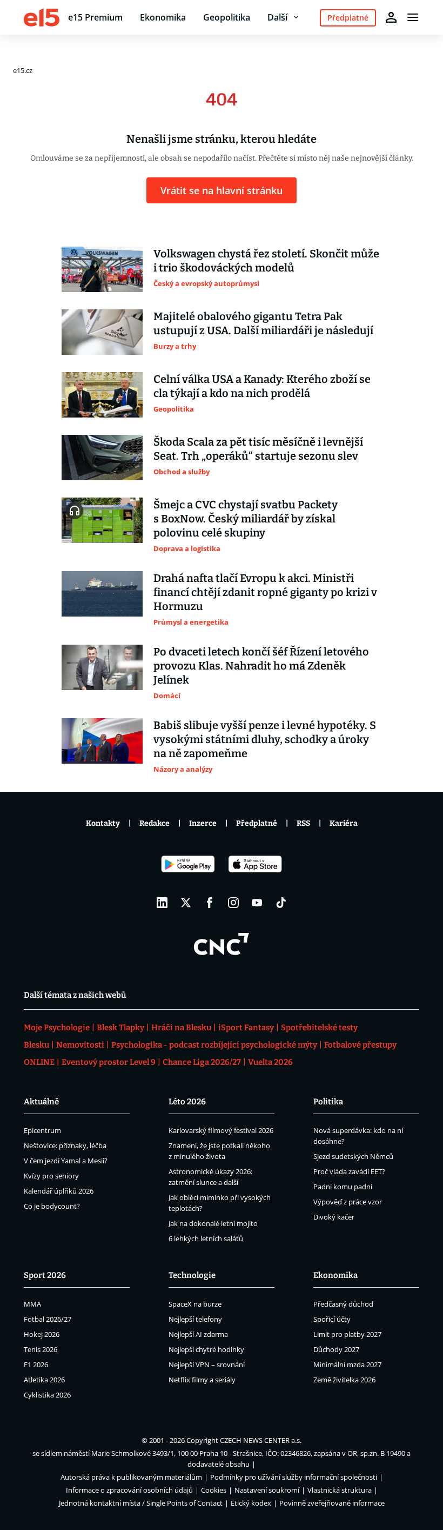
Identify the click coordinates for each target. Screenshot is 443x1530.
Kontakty (103, 823)
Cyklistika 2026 (47, 1395)
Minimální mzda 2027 (347, 1364)
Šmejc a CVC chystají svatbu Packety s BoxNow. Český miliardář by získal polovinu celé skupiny (245, 518)
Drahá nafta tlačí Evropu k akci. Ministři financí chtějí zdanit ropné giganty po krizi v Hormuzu (265, 592)
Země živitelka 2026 (344, 1380)
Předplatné (256, 823)
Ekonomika (163, 17)
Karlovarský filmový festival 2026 (221, 1130)
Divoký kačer (333, 1217)
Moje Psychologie (57, 1027)
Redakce (154, 823)
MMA (32, 1304)
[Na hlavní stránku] (41, 17)
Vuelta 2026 (270, 1062)
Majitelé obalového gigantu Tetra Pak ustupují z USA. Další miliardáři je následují (263, 323)
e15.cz (22, 70)
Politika (328, 1102)
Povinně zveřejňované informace (332, 1503)
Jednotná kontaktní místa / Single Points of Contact (141, 1503)
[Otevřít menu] (413, 17)
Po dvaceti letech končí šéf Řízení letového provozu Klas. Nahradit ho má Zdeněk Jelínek (261, 665)
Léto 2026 (187, 1102)
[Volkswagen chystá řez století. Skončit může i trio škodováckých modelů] (102, 269)
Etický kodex (251, 1503)
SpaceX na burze (195, 1304)
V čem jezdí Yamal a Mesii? (66, 1160)
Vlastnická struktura (339, 1490)
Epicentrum (42, 1130)
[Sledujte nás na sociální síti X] (185, 902)
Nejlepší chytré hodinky (206, 1349)
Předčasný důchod (343, 1304)
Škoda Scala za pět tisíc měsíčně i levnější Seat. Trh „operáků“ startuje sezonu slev (258, 448)
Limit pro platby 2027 (347, 1334)
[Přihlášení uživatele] (391, 17)
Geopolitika (226, 17)
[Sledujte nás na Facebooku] (209, 902)
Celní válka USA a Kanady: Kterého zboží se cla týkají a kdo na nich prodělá (262, 386)
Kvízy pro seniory (51, 1176)
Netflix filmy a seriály (202, 1380)
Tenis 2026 (40, 1349)
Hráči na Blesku (181, 1027)
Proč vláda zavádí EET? (349, 1171)
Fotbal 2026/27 (47, 1319)
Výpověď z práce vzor (347, 1202)
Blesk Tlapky (120, 1027)
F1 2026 (36, 1364)
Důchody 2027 (336, 1349)
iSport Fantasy (246, 1027)
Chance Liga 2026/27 (202, 1062)
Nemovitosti (80, 1045)
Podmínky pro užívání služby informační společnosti (293, 1477)
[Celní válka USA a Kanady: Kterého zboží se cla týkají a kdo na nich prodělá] (102, 395)
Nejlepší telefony (195, 1319)
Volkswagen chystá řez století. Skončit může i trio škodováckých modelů (266, 260)
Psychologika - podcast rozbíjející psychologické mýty (214, 1045)
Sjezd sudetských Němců (353, 1156)
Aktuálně (41, 1102)
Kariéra (344, 823)
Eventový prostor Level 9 (109, 1062)
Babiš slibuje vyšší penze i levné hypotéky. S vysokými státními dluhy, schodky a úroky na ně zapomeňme (264, 739)
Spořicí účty (332, 1319)
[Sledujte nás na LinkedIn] (162, 902)
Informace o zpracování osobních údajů (129, 1490)
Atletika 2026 (44, 1380)
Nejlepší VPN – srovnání (207, 1364)
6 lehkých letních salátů (206, 1238)
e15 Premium (95, 17)
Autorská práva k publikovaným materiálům (131, 1477)
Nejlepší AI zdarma (198, 1334)
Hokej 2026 (41, 1334)
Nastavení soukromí (266, 1490)
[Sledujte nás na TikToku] (281, 902)
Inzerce (203, 823)
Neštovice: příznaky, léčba (65, 1145)
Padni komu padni (342, 1186)
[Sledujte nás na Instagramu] (233, 902)
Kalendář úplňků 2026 (58, 1191)
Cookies (213, 1490)
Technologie (192, 1275)
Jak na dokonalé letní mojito (213, 1223)
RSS (303, 823)
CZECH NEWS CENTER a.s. (260, 1440)
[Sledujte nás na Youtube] (257, 902)
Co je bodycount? (52, 1206)
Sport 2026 (45, 1275)
